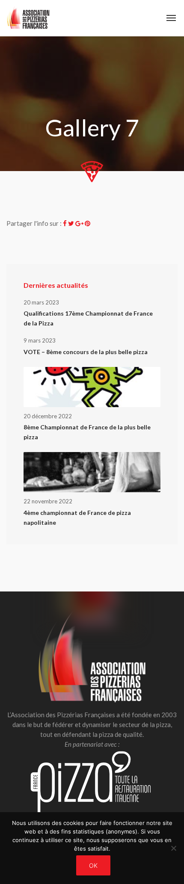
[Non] (173, 848)
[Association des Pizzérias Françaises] (28, 18)
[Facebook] (65, 223)
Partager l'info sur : (34, 223)
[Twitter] (71, 223)
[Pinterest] (87, 223)
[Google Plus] (79, 223)
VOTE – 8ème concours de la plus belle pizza (86, 351)
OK (93, 865)
